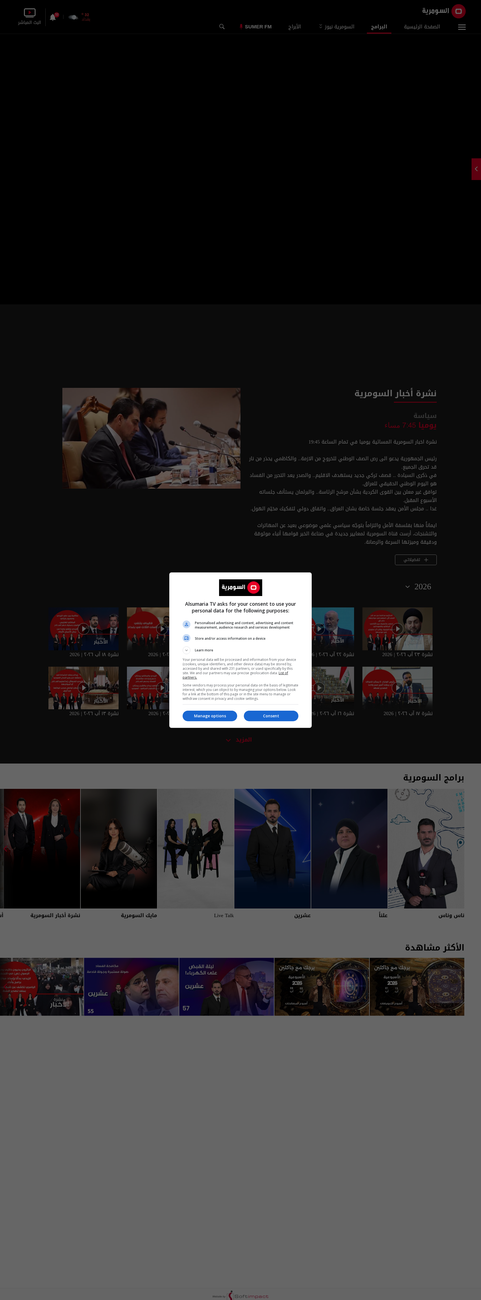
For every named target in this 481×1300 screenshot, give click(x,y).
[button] (240, 650)
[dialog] (240, 650)
